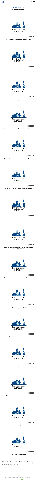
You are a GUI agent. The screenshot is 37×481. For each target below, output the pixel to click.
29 (21, 463)
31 (25, 463)
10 (19, 461)
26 (16, 463)
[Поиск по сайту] (32, 2)
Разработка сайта (17, 479)
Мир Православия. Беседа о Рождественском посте (18, 454)
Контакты (27, 472)
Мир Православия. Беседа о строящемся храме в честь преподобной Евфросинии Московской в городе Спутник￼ (18, 69)
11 (21, 461)
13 (25, 461)
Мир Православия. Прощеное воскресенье (18, 99)
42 (14, 464)
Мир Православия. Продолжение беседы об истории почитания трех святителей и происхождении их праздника (18, 158)
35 (33, 463)
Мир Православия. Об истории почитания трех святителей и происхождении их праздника (18, 188)
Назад (3, 461)
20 (6, 463)
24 (12, 463)
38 (6, 464)
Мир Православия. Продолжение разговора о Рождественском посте (18, 425)
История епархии (7, 471)
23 (10, 463)
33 (29, 463)
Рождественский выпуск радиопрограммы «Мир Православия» (18, 336)
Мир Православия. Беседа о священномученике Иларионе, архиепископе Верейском (18, 395)
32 (27, 463)
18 (2, 463)
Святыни (14, 471)
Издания (26, 471)
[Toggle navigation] (34, 2)
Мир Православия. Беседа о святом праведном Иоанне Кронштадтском (18, 366)
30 (23, 463)
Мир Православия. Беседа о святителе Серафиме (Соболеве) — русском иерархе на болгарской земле (18, 128)
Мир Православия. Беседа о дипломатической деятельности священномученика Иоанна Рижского (18, 307)
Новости (20, 471)
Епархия (31, 471)
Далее (17, 464)
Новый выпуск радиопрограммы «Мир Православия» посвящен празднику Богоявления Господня (18, 277)
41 (12, 464)
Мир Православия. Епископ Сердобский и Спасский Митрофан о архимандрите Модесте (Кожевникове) (18, 217)
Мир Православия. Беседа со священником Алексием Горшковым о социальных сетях (18, 39)
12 (23, 461)
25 (14, 463)
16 (31, 461)
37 (4, 464)
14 (27, 461)
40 (10, 464)
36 (2, 464)
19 (4, 463)
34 (31, 463)
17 (33, 461)
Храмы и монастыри (12, 472)
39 (8, 464)
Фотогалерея (20, 472)
